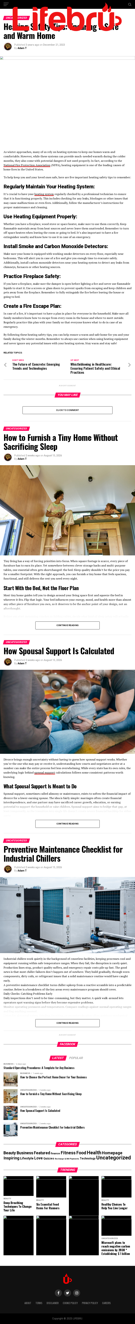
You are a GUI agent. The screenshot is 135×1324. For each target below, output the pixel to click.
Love (38, 1158)
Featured (42, 1153)
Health (94, 1153)
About (27, 1303)
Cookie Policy (70, 1303)
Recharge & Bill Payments (67, 1159)
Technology (87, 1158)
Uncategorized (113, 1158)
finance (55, 1153)
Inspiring (11, 1158)
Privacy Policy (90, 1303)
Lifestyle (27, 1158)
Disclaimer (53, 1303)
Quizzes (48, 1158)
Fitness (68, 1152)
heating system (44, 194)
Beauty (10, 1153)
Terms (39, 1303)
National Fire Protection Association (27, 165)
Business (25, 1152)
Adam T (22, 48)
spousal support (44, 772)
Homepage (112, 1152)
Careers (106, 1303)
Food (81, 1152)
